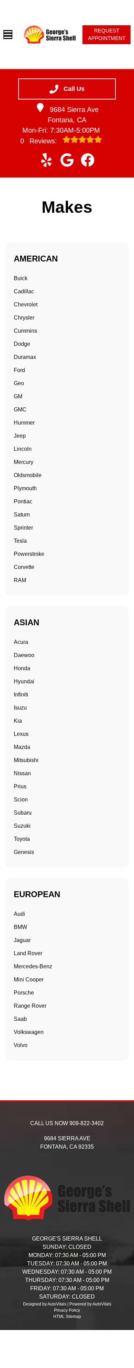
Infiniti (21, 694)
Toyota (22, 839)
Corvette (24, 567)
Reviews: (39, 141)
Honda (22, 668)
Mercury (23, 462)
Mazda (22, 747)
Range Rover (30, 1006)
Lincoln (23, 449)
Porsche (24, 993)
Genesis (24, 852)
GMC (20, 409)
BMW (20, 927)
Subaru (23, 813)
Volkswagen (29, 1032)
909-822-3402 (86, 1123)
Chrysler (24, 318)
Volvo (20, 1045)
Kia (18, 721)
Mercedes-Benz (33, 966)
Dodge (22, 344)
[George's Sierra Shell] (50, 34)
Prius (20, 786)
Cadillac (24, 291)
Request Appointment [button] (106, 34)
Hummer (24, 423)
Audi (19, 914)
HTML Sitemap (67, 1316)
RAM (20, 580)
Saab (20, 1019)
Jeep (20, 436)
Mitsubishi (26, 760)
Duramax (25, 357)
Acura (21, 642)
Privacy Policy (67, 1310)
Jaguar (22, 940)
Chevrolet (25, 304)
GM (18, 396)
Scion (21, 799)
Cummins (25, 331)
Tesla (20, 541)
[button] (46, 160)
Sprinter (23, 528)
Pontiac (23, 501)
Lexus (21, 734)
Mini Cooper (29, 979)
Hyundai (24, 681)
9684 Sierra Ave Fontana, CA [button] (73, 115)
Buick (20, 278)
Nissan (22, 773)
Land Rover (28, 953)
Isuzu (20, 708)
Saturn (22, 514)
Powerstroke (29, 554)
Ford (19, 370)
